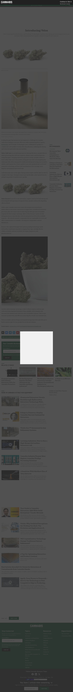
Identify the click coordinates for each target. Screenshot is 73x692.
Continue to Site (66, 1)
